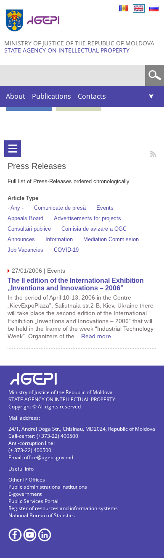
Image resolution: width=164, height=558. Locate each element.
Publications (51, 96)
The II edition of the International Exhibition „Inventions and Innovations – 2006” (76, 284)
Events (105, 208)
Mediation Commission (111, 239)
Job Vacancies (25, 250)
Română (123, 8)
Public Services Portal (33, 501)
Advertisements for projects (87, 218)
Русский (154, 8)
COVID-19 (66, 250)
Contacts (92, 96)
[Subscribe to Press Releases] (153, 154)
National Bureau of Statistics (41, 515)
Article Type (23, 198)
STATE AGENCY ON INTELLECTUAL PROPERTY (67, 50)
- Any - (16, 208)
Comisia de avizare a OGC (94, 229)
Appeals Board (25, 218)
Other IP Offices (26, 479)
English (138, 8)
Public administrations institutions (47, 486)
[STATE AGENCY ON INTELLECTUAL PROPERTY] (33, 35)
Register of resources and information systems (63, 508)
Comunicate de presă (60, 208)
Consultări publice (29, 229)
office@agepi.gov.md (48, 457)
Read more (96, 336)
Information (59, 239)
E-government (25, 493)
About (15, 96)
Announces (21, 239)
